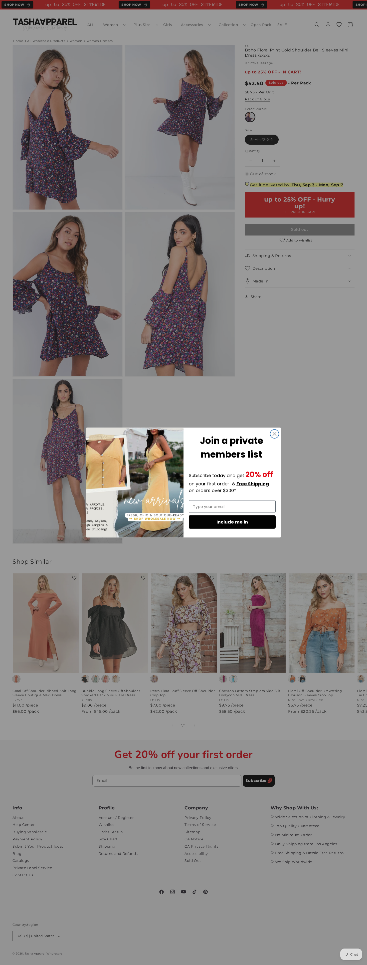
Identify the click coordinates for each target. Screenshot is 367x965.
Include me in (232, 522)
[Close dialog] (274, 434)
